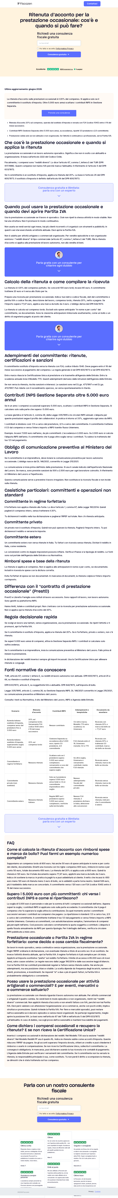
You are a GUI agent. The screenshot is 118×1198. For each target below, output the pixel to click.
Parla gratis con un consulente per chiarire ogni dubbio (59, 264)
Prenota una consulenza (59, 113)
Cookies (97, 1191)
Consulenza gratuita (57, 54)
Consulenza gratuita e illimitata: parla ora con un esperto (59, 189)
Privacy (91, 1191)
